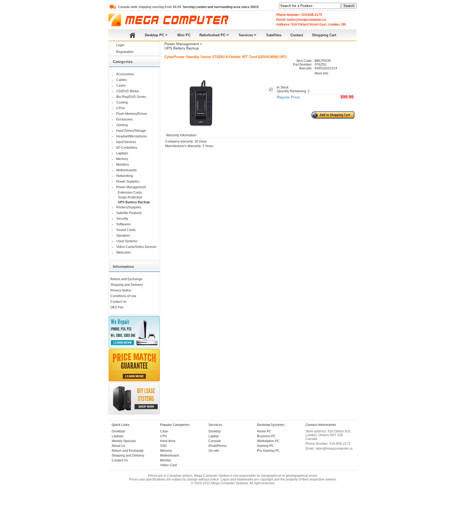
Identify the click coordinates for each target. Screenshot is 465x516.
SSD (163, 446)
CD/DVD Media (127, 91)
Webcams (123, 252)
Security (122, 218)
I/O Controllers (126, 148)
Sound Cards (126, 230)
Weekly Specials (124, 441)
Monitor (165, 460)
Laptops (122, 153)
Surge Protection (130, 197)
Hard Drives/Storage (131, 131)
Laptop (214, 436)
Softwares (123, 224)
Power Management (131, 187)
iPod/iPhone (218, 446)
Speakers (123, 235)
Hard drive (167, 441)
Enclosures (124, 119)
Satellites (273, 35)
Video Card (168, 465)
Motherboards (126, 170)
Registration (125, 52)
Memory (122, 159)
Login (120, 45)
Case (164, 431)
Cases (121, 85)
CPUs (120, 108)
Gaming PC (265, 446)
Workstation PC (268, 441)
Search (348, 6)
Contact (296, 35)
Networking (124, 176)
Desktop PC (154, 35)
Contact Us (118, 302)
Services (246, 35)
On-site (214, 451)
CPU (163, 436)
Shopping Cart (324, 35)
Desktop (215, 431)
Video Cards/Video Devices (136, 247)
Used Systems (126, 241)
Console (215, 441)
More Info (321, 73)
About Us (118, 446)
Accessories (125, 74)
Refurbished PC (212, 35)
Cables (121, 80)
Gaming (122, 125)
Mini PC (184, 35)
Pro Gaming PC (268, 451)
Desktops (118, 431)
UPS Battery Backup (134, 202)
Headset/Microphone (131, 136)
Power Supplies (127, 181)
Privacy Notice (120, 290)
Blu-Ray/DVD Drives (131, 97)
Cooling (122, 102)
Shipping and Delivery (126, 285)
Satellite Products (129, 213)
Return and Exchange (126, 279)
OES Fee (117, 307)
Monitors (122, 164)
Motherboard (169, 455)
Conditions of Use (123, 296)
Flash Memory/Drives (131, 114)
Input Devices (126, 142)
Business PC (266, 436)
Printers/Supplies (128, 207)
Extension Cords (130, 192)
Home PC (264, 431)
